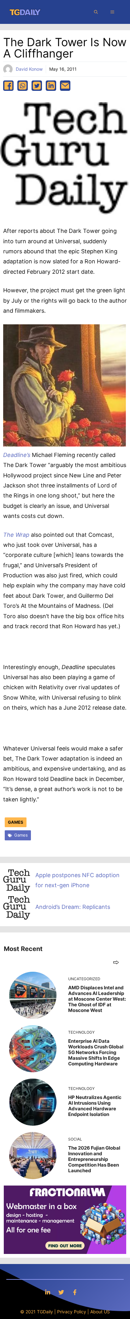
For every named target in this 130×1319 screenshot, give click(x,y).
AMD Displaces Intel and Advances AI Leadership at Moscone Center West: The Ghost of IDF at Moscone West (97, 999)
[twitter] (37, 85)
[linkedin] (51, 85)
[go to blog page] (116, 962)
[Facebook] (75, 1292)
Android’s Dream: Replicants (72, 907)
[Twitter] (61, 1292)
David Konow (29, 69)
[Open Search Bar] (96, 12)
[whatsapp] (22, 85)
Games (15, 822)
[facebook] (8, 85)
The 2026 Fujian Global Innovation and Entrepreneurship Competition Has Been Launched (94, 1159)
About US (100, 1311)
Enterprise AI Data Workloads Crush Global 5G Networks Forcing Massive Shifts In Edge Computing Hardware (95, 1052)
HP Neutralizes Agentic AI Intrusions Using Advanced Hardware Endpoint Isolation (94, 1105)
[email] (65, 85)
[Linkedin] (47, 1292)
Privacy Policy (71, 1311)
